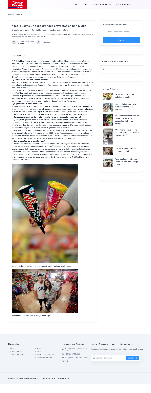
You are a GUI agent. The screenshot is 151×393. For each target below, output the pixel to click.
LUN (66, 361)
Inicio (77, 4)
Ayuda (39, 348)
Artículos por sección (102, 4)
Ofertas (86, 4)
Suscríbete (132, 358)
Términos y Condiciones (46, 354)
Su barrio (18, 15)
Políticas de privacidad (45, 358)
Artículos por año (122, 4)
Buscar (121, 40)
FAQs (39, 351)
